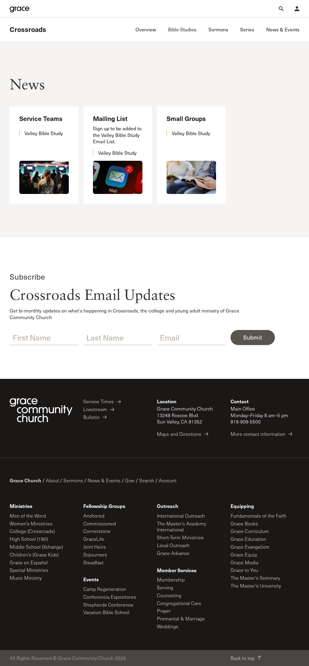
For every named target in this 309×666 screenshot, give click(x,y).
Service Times (98, 401)
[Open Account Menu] (296, 8)
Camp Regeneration (104, 589)
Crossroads (28, 29)
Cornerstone (96, 531)
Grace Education (248, 539)
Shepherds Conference (108, 604)
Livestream (95, 409)
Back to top (242, 658)
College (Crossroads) (32, 531)
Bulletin (91, 417)
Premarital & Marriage (181, 618)
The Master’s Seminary (255, 578)
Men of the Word (28, 515)
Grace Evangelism (250, 547)
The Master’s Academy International (181, 526)
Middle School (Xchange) (36, 547)
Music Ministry (26, 578)
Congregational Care (179, 603)
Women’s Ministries (31, 523)
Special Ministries (29, 570)
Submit (252, 337)
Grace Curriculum (250, 531)
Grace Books (244, 523)
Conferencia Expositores (109, 597)
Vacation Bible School (106, 612)
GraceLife (93, 539)
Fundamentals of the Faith (258, 515)
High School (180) (29, 539)
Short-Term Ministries (180, 537)
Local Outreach (173, 545)
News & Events (104, 480)
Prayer (164, 610)
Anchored (93, 515)
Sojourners (95, 554)
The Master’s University (256, 585)
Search (146, 480)
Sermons (73, 480)
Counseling (169, 595)
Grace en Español (29, 562)
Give (130, 480)
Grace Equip (244, 554)
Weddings (167, 626)
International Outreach (181, 515)
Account (168, 480)
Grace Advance (173, 553)
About (52, 480)
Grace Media (244, 562)
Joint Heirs (94, 547)
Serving (165, 587)
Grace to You (244, 570)
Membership (171, 579)
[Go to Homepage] (19, 8)
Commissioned (99, 523)
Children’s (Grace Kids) (34, 554)
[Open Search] (281, 8)
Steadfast (93, 562)
